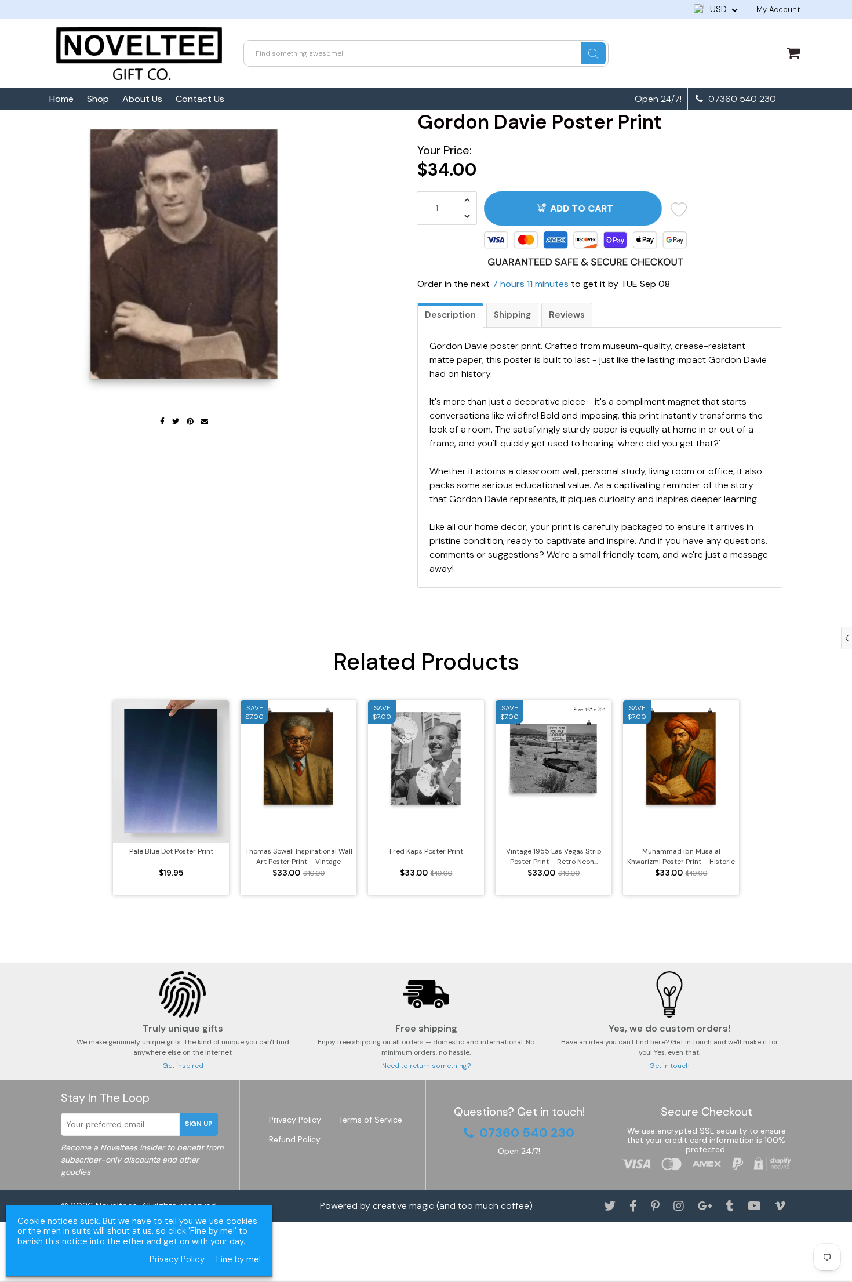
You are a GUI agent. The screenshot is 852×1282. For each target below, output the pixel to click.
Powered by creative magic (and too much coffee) (426, 1206)
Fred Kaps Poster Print (426, 851)
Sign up (199, 1123)
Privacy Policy (295, 1119)
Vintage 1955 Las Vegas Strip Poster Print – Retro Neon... (554, 856)
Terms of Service (370, 1119)
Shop (98, 99)
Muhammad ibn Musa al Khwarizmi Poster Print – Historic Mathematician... (681, 857)
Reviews (567, 315)
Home (61, 99)
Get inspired (182, 1065)
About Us (142, 99)
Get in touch (669, 1065)
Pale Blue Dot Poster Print (171, 851)
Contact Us (200, 99)
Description (450, 315)
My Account (778, 9)
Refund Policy (295, 1139)
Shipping (512, 315)
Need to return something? (426, 1065)
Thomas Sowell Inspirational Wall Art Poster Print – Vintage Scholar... (298, 857)
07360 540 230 (741, 99)
